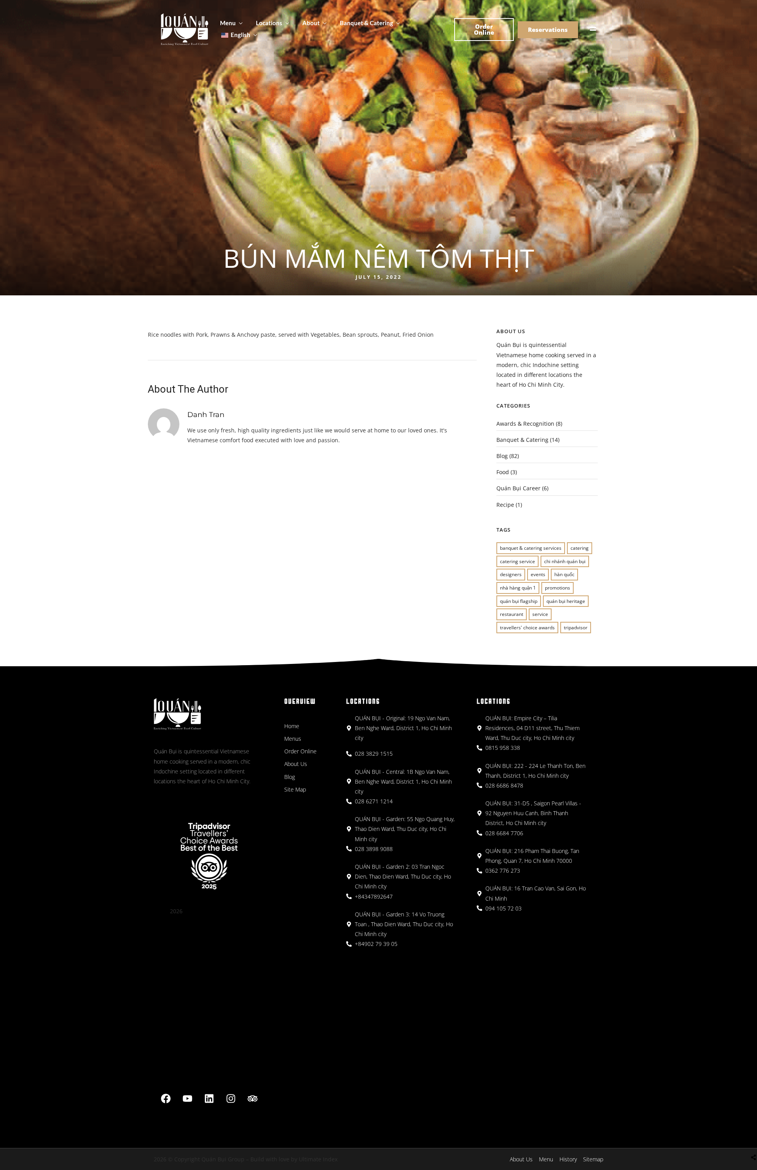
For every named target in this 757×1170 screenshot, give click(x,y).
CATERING (580, 548)
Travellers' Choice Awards (527, 627)
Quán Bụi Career (518, 488)
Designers (511, 574)
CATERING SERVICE (517, 561)
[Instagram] (231, 1099)
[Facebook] (166, 1099)
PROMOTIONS (557, 587)
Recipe (505, 504)
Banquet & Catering (366, 22)
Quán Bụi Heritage (565, 601)
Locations (269, 22)
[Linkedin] (209, 1099)
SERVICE (540, 614)
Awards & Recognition (525, 423)
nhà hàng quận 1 (518, 587)
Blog (502, 456)
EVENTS (538, 574)
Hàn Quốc (564, 574)
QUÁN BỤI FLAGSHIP (518, 601)
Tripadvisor (575, 627)
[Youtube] (188, 1099)
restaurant (511, 614)
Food (502, 472)
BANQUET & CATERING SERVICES (530, 548)
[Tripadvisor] (253, 1099)
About (311, 22)
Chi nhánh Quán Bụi (564, 561)
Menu (228, 22)
